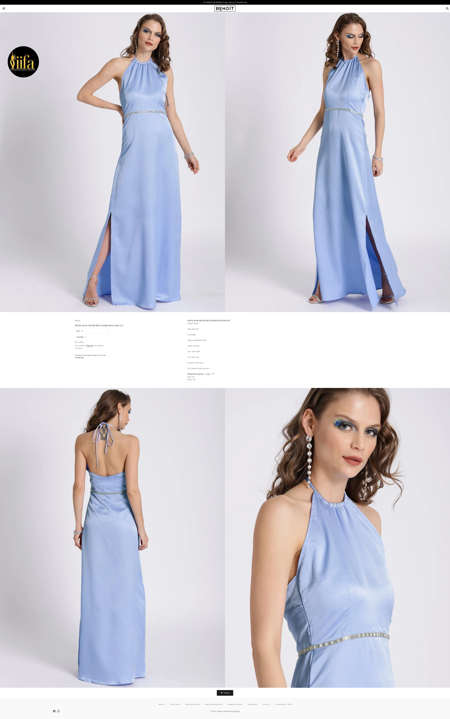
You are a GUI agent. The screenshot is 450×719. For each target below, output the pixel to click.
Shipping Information (235, 704)
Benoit (220, 711)
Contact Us (266, 704)
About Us (162, 704)
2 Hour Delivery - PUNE (283, 704)
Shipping (89, 345)
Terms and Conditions (192, 704)
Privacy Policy (175, 704)
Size (78, 331)
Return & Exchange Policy (214, 704)
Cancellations (252, 704)
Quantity (80, 337)
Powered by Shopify (232, 711)
